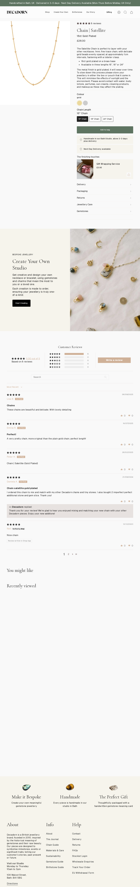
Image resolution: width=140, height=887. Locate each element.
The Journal (52, 839)
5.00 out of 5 (33, 358)
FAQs (75, 850)
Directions (12, 883)
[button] (47, 12)
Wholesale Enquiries (83, 861)
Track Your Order (81, 867)
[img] (13, 394)
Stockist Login (79, 856)
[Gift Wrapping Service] (85, 169)
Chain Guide (52, 844)
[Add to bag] (129, 174)
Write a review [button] (114, 360)
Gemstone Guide (54, 861)
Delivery (81, 184)
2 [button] (68, 554)
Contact (76, 833)
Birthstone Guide (55, 867)
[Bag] (131, 12)
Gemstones (82, 211)
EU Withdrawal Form (83, 872)
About (49, 833)
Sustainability (53, 856)
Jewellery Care (84, 204)
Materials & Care (55, 850)
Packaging (82, 191)
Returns (81, 197)
